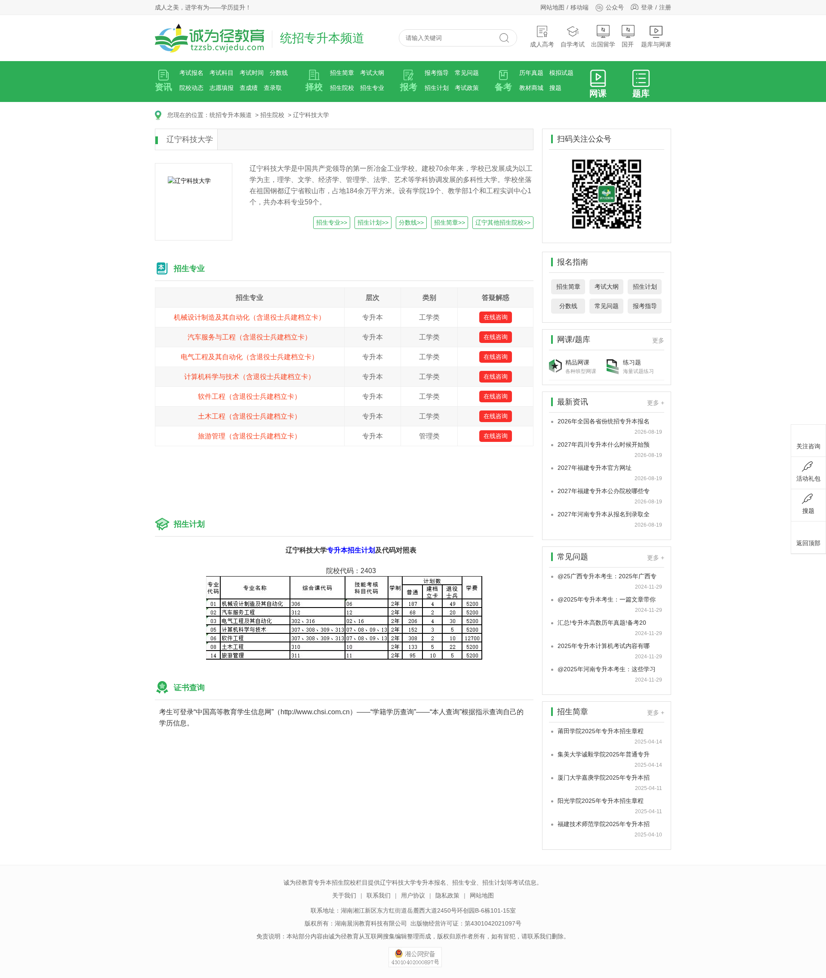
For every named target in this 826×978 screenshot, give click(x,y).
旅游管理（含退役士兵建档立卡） (249, 436)
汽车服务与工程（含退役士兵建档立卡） (249, 337)
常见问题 (467, 72)
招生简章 (342, 72)
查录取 (273, 87)
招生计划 (437, 87)
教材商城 (531, 87)
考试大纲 (372, 72)
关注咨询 (808, 446)
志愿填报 (222, 87)
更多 (658, 340)
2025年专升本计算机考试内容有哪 (604, 645)
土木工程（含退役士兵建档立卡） (249, 416)
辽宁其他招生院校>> (502, 222)
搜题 (555, 87)
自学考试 (573, 44)
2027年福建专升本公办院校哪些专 (604, 490)
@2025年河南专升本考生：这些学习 (607, 669)
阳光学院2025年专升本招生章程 (601, 800)
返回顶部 (808, 543)
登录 (647, 7)
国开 (628, 44)
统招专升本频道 (231, 114)
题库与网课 (656, 44)
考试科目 (222, 72)
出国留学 (603, 44)
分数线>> (411, 222)
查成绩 (249, 87)
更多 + (655, 402)
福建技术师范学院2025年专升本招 (604, 824)
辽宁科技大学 (311, 114)
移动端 (579, 7)
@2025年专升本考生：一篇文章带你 (607, 599)
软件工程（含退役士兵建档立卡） (249, 396)
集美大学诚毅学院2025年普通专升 (604, 754)
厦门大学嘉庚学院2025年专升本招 (604, 777)
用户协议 (413, 895)
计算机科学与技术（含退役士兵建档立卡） (249, 376)
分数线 (279, 72)
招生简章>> (449, 222)
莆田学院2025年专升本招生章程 (601, 731)
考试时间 (252, 72)
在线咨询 (496, 317)
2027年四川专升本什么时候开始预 (604, 444)
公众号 (615, 7)
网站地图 (552, 7)
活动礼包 (808, 478)
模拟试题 (561, 72)
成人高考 (542, 44)
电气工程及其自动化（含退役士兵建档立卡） (249, 357)
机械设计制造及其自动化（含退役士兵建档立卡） (249, 317)
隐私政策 (447, 895)
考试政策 (467, 87)
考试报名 (191, 72)
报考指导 (437, 72)
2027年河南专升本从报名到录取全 (604, 514)
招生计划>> (373, 222)
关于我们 (344, 895)
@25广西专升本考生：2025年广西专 (607, 576)
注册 (665, 7)
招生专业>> (331, 222)
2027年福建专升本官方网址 (595, 467)
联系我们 (379, 895)
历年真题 (531, 72)
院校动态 (191, 87)
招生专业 (372, 87)
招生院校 (342, 87)
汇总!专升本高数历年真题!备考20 (602, 622)
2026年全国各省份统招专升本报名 (604, 421)
